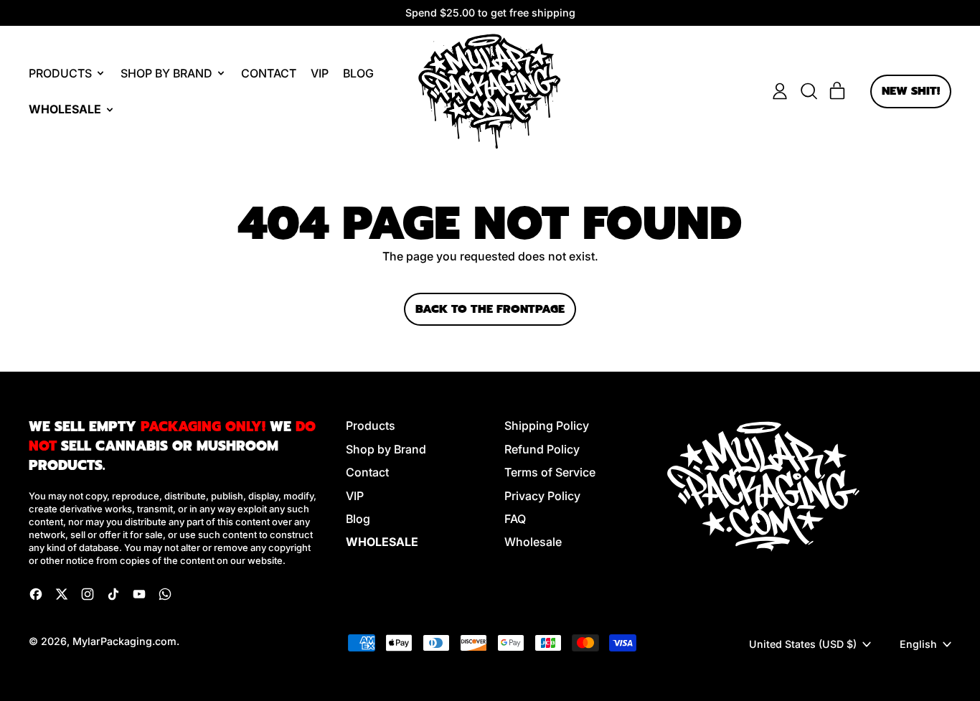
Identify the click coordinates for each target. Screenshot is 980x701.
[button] (808, 91)
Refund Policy (542, 449)
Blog (358, 73)
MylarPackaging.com (124, 641)
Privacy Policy (542, 496)
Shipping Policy (546, 425)
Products (370, 425)
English (918, 644)
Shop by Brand (386, 449)
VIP (320, 73)
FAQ (515, 519)
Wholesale (533, 542)
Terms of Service (549, 472)
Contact (268, 73)
